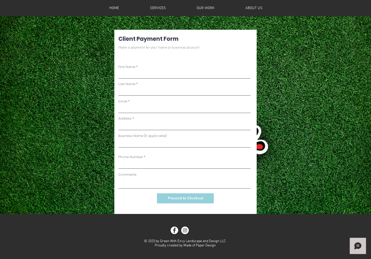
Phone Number (130, 157)
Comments (127, 174)
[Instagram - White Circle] (185, 230)
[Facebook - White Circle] (174, 230)
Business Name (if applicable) (142, 135)
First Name (126, 66)
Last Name (126, 84)
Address (124, 118)
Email (122, 101)
